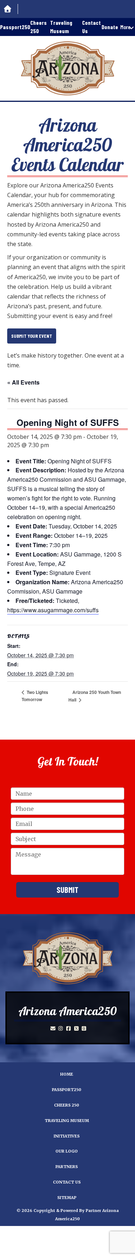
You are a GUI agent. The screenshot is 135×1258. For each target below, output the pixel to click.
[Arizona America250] (67, 68)
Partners (66, 1166)
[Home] (9, 9)
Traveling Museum (61, 26)
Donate (110, 26)
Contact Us (91, 26)
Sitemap (66, 1197)
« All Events (23, 382)
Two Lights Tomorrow (35, 696)
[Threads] (84, 1028)
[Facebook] (68, 1028)
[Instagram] (61, 1028)
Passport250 (15, 26)
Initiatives (67, 1136)
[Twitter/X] (76, 1028)
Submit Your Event (31, 336)
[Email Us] (53, 1028)
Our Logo (66, 1151)
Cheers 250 (38, 26)
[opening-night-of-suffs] (67, 958)
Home (66, 1074)
